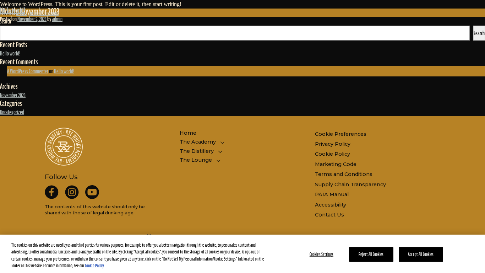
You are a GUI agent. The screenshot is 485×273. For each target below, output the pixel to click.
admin (57, 19)
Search (479, 33)
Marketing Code (335, 164)
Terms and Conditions (343, 174)
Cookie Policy (332, 154)
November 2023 (13, 95)
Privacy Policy (332, 144)
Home (188, 133)
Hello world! (12, 10)
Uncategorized (12, 112)
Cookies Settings (321, 254)
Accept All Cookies (421, 254)
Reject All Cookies (371, 254)
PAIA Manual (332, 194)
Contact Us (329, 215)
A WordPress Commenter (27, 71)
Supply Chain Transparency (350, 184)
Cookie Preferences (340, 134)
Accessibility (330, 205)
